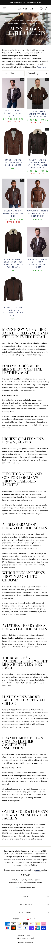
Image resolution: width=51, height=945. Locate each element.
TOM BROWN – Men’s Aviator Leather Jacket (37, 114)
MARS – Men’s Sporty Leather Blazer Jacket (13, 162)
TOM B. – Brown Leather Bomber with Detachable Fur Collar (13, 263)
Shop (25, 897)
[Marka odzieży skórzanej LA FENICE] (25, 8)
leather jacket (14, 638)
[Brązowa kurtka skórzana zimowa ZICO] (13, 193)
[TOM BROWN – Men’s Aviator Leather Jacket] (38, 93)
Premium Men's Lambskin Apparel (25, 20)
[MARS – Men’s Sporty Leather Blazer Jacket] (13, 142)
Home (7, 20)
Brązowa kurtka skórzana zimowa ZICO (13, 213)
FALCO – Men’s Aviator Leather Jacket (13, 113)
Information (25, 905)
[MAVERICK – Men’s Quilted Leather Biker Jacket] (38, 193)
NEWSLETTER (25, 912)
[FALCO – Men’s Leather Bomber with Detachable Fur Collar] (38, 142)
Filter (11, 73)
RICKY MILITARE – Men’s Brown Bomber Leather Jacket (37, 263)
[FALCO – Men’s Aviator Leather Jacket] (13, 93)
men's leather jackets (11, 800)
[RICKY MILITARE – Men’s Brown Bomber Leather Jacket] (38, 242)
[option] (25, 2)
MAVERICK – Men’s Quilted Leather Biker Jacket (37, 213)
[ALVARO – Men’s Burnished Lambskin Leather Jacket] (13, 290)
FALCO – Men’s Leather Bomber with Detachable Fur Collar (38, 164)
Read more (41, 67)
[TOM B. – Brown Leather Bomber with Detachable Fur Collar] (13, 242)
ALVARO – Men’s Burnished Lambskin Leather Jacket (13, 311)
